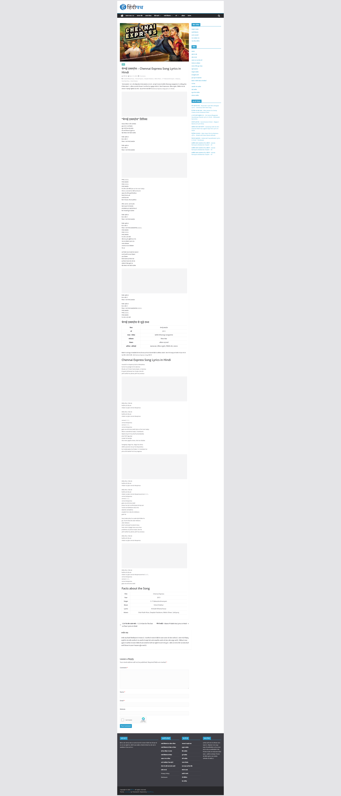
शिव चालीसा (184, 751)
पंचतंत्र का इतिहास (196, 63)
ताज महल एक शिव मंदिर (187, 766)
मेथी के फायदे (185, 770)
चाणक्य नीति (139, 15)
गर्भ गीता (193, 83)
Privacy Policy (165, 773)
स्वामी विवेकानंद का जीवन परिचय (168, 743)
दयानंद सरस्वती (195, 35)
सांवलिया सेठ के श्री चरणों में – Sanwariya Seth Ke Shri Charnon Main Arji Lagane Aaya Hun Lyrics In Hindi (205, 128)
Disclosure (164, 777)
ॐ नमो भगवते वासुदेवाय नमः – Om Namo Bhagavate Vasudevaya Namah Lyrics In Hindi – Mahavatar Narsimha (206, 117)
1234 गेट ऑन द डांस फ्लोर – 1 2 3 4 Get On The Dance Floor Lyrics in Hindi (137, 625)
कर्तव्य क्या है (164, 770)
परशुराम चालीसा (195, 72)
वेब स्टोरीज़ (184, 781)
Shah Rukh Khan (126, 81)
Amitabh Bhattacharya (128, 78)
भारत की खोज (185, 762)
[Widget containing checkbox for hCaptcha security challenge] (133, 720)
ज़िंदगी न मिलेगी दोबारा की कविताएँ (199, 81)
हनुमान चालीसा (185, 747)
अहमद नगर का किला (165, 758)
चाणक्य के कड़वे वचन (187, 743)
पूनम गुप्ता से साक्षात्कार (196, 78)
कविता (123, 64)
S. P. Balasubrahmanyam (168, 78)
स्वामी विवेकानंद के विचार (166, 755)
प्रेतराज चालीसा (195, 95)
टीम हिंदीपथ (184, 777)
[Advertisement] (154, 104)
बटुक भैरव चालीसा (196, 92)
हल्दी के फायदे (185, 773)
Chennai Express (139, 78)
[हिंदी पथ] (122, 16)
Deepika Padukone (149, 78)
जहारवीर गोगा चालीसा (196, 86)
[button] (160, 15)
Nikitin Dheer (158, 78)
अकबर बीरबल (148, 15)
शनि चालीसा (184, 758)
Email (122, 701)
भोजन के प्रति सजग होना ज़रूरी (168, 766)
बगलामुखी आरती (195, 75)
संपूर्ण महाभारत (195, 69)
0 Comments (142, 76)
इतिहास (183, 15)
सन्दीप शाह (125, 76)
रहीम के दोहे (194, 57)
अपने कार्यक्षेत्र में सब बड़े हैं (167, 762)
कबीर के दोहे (194, 54)
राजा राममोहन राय (195, 38)
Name (122, 692)
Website (122, 709)
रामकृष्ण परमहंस (195, 29)
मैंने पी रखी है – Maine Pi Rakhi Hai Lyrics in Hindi (172, 624)
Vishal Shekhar (134, 81)
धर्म (176, 15)
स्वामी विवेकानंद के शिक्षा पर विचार (168, 747)
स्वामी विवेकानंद (167, 15)
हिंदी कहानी (156, 15)
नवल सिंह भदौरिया (195, 41)
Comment (124, 668)
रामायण (193, 51)
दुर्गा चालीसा (184, 755)
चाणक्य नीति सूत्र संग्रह (197, 66)
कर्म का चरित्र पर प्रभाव (166, 751)
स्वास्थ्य (189, 15)
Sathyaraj (177, 78)
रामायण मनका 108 (130, 15)
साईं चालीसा (194, 89)
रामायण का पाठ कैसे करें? (197, 60)
